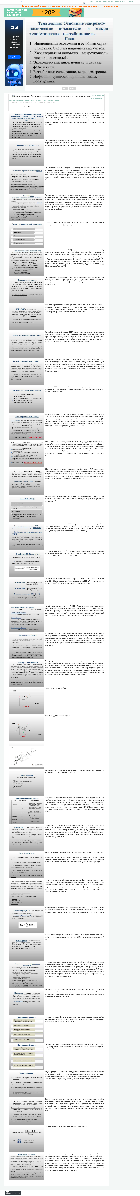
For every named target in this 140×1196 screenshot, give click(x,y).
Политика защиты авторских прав (113, 2)
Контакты (130, 2)
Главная (91, 2)
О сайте (98, 2)
